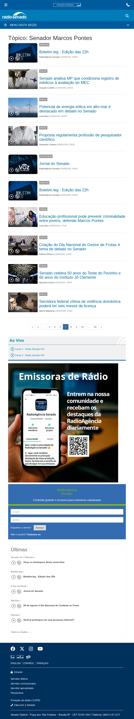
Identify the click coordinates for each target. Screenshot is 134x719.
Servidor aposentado (22, 688)
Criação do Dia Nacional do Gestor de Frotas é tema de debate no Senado (79, 246)
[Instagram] (31, 648)
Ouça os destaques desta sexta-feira (43, 562)
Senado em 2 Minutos (22, 557)
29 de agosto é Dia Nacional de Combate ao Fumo (51, 605)
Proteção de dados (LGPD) (25, 700)
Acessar (40, 527)
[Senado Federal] (67, 5)
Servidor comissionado (23, 683)
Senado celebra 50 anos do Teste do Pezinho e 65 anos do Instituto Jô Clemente (80, 275)
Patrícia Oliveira (46, 254)
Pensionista (17, 692)
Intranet (17, 672)
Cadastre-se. (34, 534)
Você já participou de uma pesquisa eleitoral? (48, 620)
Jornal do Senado (54, 163)
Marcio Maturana (46, 311)
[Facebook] (14, 648)
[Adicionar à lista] (17, 58)
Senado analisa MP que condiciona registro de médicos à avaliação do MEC (79, 80)
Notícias (43, 71)
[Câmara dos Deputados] (13, 657)
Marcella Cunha (46, 282)
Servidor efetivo (19, 678)
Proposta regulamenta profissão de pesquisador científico (80, 137)
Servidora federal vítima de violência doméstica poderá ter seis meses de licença (79, 303)
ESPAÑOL (28, 663)
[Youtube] (39, 648)
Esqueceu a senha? (21, 527)
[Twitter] (22, 648)
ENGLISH (16, 663)
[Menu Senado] (6, 5)
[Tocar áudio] (11, 58)
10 (82, 327)
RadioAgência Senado (49, 57)
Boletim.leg (44, 45)
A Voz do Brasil (46, 156)
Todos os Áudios (19, 632)
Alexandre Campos (47, 144)
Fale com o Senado (24, 705)
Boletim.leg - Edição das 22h (64, 52)
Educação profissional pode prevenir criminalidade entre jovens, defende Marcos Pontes (82, 218)
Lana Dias (43, 116)
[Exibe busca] (127, 16)
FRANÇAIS (42, 663)
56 (95, 327)
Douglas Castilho (47, 88)
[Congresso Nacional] (20, 657)
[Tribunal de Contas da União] (28, 657)
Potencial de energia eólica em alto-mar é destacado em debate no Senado (75, 108)
